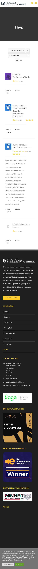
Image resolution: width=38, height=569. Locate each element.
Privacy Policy (8, 328)
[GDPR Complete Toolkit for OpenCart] (8, 147)
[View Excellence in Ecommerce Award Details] (17, 454)
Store (6, 350)
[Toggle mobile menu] (36, 3)
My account (8, 344)
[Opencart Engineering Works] (8, 76)
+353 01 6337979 (11, 378)
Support (6, 317)
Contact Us (7, 339)
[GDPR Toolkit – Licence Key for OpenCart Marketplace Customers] (8, 107)
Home (6, 312)
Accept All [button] (19, 564)
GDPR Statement (10, 333)
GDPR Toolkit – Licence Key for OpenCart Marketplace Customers (19, 111)
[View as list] (21, 60)
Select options (9, 131)
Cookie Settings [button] (8, 564)
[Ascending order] (28, 51)
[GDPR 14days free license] (8, 226)
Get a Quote (8, 322)
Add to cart (9, 92)
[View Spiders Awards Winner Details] (17, 414)
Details (18, 90)
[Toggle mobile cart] (32, 3)
